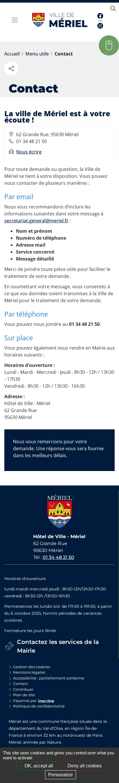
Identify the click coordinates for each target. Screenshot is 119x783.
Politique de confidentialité (39, 706)
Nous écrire (29, 152)
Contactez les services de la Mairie (58, 646)
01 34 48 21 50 (58, 557)
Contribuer (23, 689)
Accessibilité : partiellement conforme (48, 678)
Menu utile (37, 54)
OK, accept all (38, 765)
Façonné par (25, 700)
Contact (64, 54)
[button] (109, 45)
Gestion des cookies (31, 666)
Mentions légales (29, 672)
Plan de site (24, 694)
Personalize (60, 774)
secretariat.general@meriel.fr (36, 220)
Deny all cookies (84, 765)
